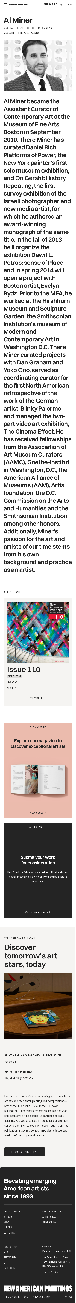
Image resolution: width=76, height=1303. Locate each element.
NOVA (7, 1222)
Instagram (10, 1257)
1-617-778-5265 (50, 1272)
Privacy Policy (41, 1297)
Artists (8, 1217)
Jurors (8, 1227)
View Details (38, 698)
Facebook (9, 1268)
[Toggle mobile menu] (5, 4)
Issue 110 (23, 669)
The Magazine (12, 1211)
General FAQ (49, 1222)
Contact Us (11, 1247)
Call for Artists (52, 1211)
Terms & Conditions (16, 1297)
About (7, 1252)
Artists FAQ (49, 1217)
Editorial (9, 1232)
